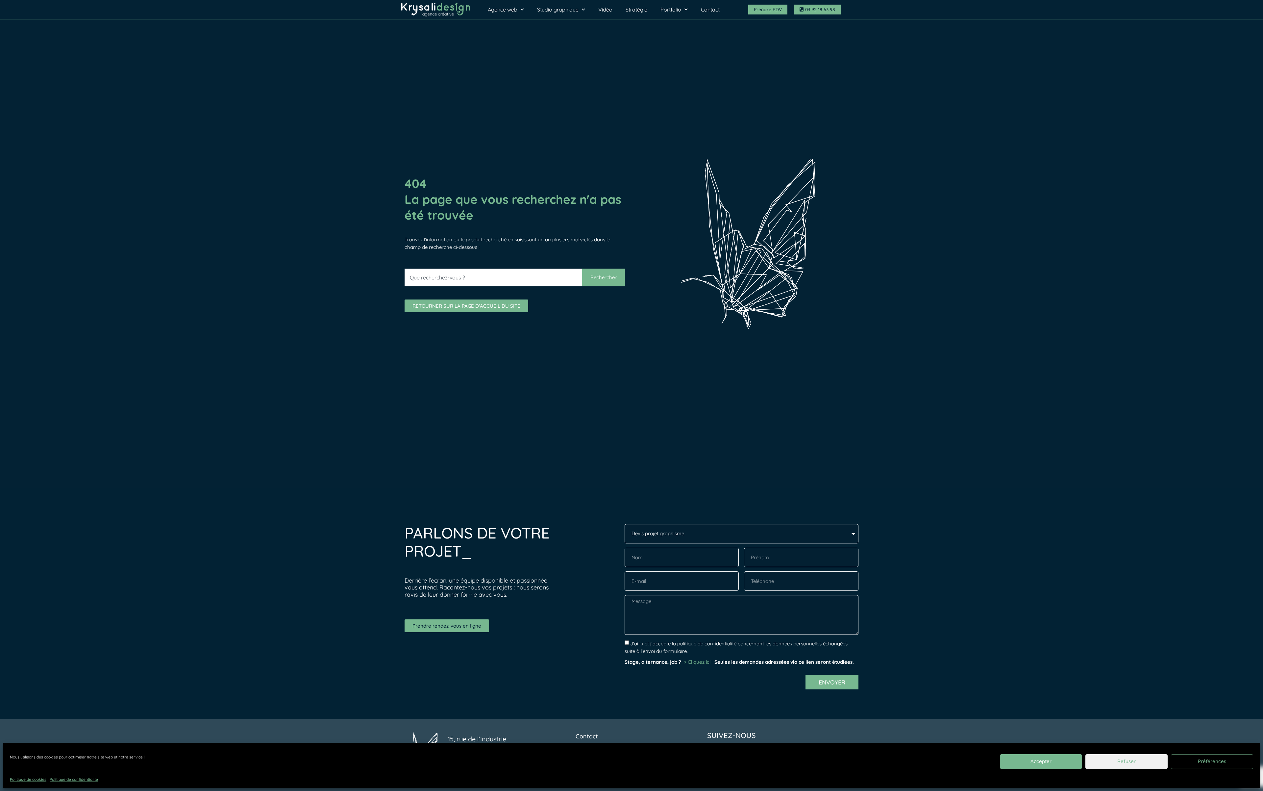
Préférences (1212, 761)
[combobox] (493, 277)
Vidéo (605, 9)
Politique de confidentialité (74, 779)
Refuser (1126, 761)
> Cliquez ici (698, 662)
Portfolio (670, 9)
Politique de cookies (28, 779)
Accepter (1041, 761)
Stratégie (636, 9)
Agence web (502, 9)
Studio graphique (558, 9)
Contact (710, 9)
